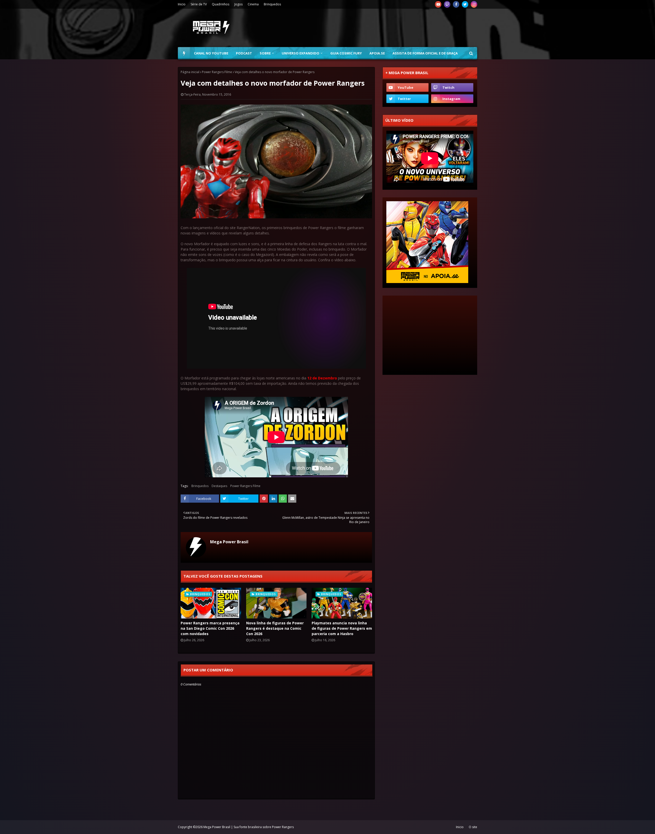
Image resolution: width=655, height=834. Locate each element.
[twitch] (447, 4)
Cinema (253, 4)
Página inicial (190, 72)
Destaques (219, 486)
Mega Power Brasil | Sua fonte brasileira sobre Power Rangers (248, 827)
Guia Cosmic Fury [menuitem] (346, 53)
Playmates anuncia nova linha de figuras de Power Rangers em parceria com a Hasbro (342, 628)
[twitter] (465, 4)
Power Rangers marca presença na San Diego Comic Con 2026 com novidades (210, 628)
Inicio (181, 4)
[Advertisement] (384, 27)
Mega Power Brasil (229, 542)
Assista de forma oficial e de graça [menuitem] (425, 53)
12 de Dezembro (322, 378)
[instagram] (474, 4)
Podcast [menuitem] (244, 53)
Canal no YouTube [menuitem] (211, 53)
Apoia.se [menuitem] (377, 53)
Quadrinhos (220, 4)
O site (473, 827)
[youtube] (438, 4)
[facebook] (456, 4)
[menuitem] (184, 53)
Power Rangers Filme (217, 72)
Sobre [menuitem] (265, 53)
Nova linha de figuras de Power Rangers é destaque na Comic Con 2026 (275, 628)
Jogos (238, 4)
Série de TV (199, 4)
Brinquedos (272, 4)
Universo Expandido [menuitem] (300, 53)
